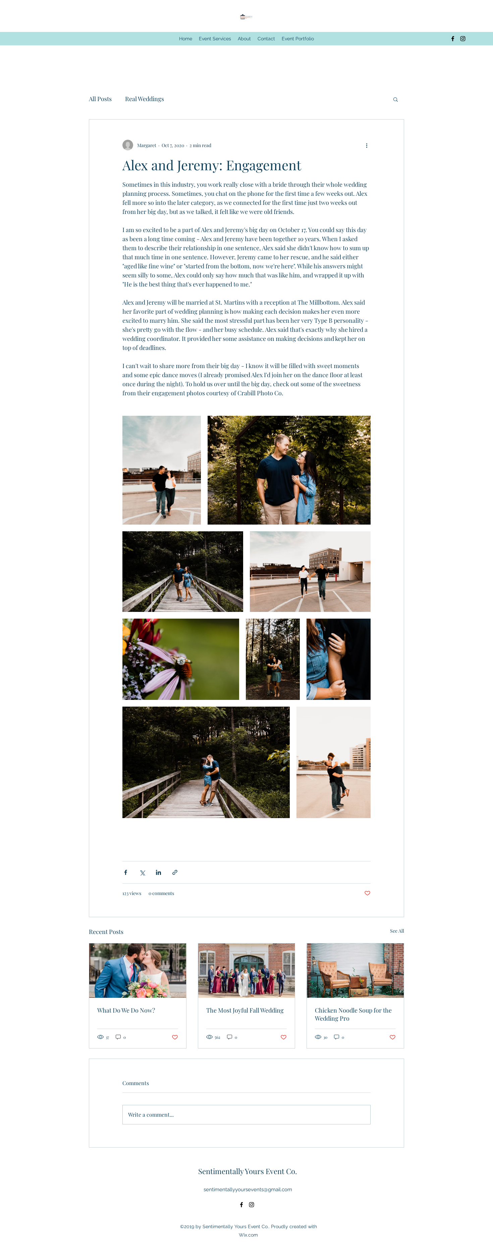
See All (397, 931)
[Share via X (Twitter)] (142, 872)
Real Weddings (144, 99)
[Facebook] (452, 38)
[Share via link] (175, 872)
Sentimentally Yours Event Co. (247, 1171)
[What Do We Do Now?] (137, 970)
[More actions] (367, 145)
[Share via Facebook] (125, 872)
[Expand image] (161, 470)
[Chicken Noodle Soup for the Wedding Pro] (355, 970)
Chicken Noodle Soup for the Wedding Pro (353, 1014)
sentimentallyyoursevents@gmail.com (248, 1190)
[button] (395, 99)
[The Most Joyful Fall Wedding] (246, 970)
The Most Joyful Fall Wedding (245, 1010)
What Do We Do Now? (126, 1010)
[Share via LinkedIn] (158, 872)
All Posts (100, 99)
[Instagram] (462, 38)
